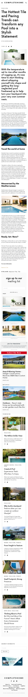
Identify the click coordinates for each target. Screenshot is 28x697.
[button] (14, 344)
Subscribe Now (14, 353)
